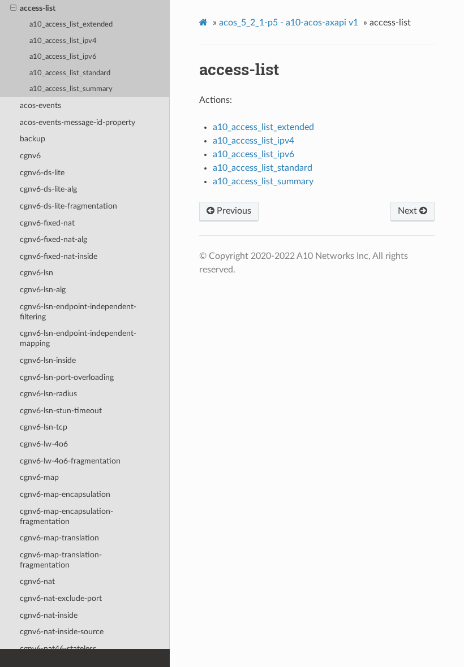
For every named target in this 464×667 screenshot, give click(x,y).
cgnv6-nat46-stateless (58, 648)
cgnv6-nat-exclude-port (61, 598)
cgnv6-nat (37, 581)
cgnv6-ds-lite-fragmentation (68, 206)
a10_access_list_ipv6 (63, 56)
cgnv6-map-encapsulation (65, 494)
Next (408, 210)
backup (32, 139)
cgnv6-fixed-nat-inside (58, 256)
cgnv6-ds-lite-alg (48, 189)
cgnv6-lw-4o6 (44, 444)
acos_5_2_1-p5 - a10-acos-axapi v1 (288, 22)
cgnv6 (30, 155)
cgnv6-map (39, 477)
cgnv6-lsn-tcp (43, 427)
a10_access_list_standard (69, 73)
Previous (232, 210)
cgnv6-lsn (36, 272)
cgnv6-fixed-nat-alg (53, 239)
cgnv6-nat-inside (49, 615)
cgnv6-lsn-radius (48, 393)
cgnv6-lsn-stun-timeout (61, 410)
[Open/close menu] (13, 8)
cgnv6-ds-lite (42, 172)
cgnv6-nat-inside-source (62, 631)
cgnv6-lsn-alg (43, 289)
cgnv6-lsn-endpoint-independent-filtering (78, 311)
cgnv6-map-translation (59, 538)
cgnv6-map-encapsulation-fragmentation (66, 516)
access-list (37, 8)
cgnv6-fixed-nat (47, 223)
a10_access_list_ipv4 (63, 41)
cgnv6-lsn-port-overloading (67, 377)
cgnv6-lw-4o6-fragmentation (70, 461)
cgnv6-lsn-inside (48, 360)
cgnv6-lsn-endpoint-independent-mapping (78, 338)
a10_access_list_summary (71, 89)
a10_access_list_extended (71, 24)
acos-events (40, 105)
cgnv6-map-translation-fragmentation (61, 560)
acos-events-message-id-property (77, 122)
